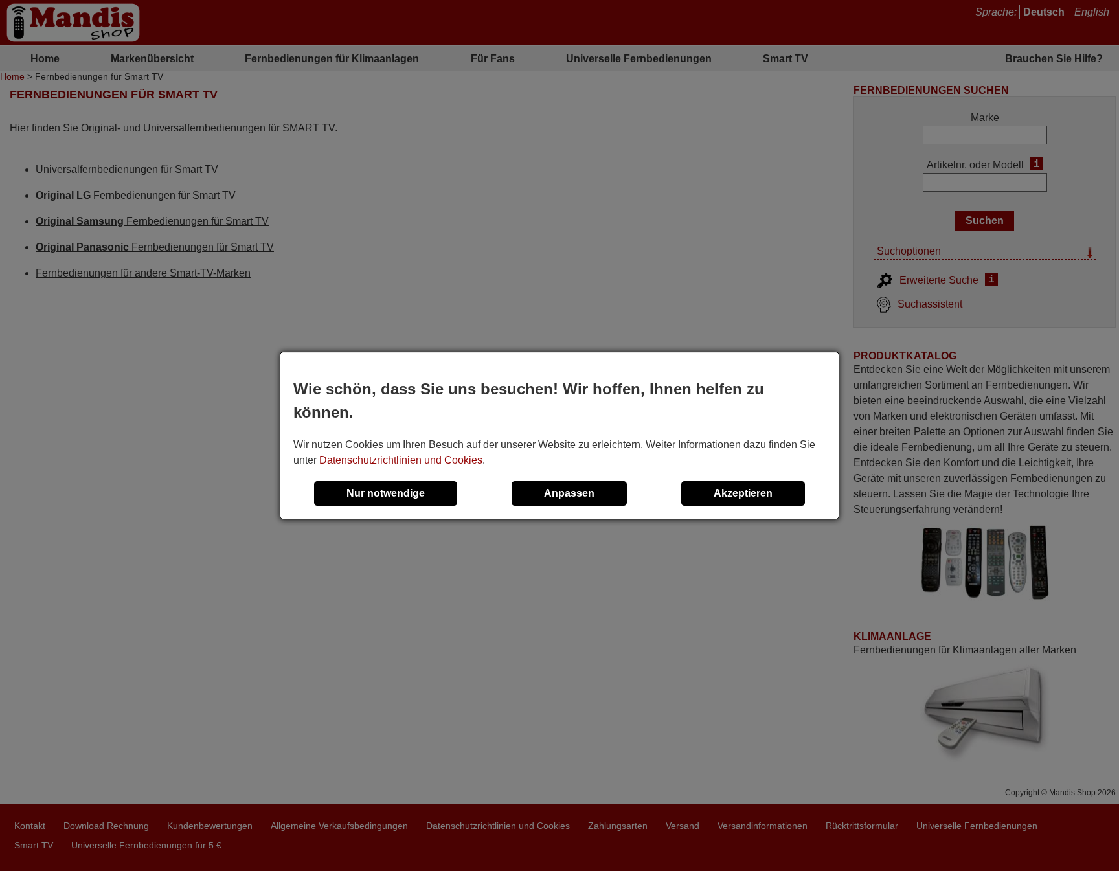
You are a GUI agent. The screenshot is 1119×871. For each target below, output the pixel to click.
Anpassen (569, 493)
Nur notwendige (385, 493)
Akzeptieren (743, 493)
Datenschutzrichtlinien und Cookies (400, 460)
